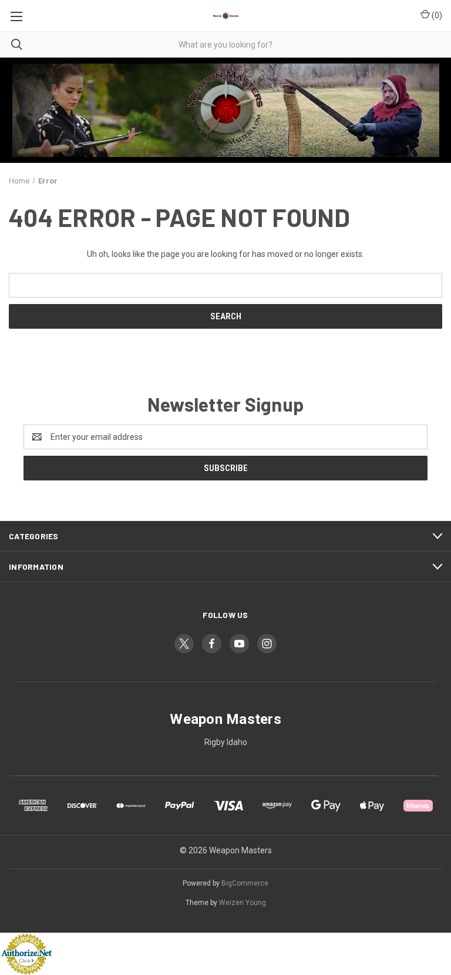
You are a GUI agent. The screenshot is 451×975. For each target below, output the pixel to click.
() (436, 15)
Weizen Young (242, 903)
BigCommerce (244, 883)
